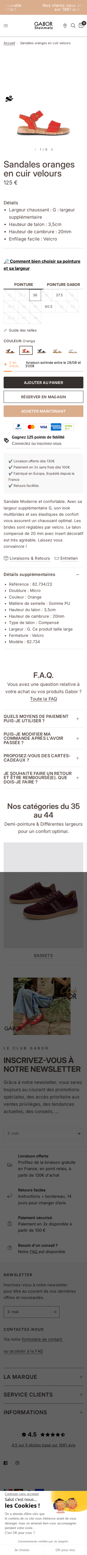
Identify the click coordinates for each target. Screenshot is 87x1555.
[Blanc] (73, 350)
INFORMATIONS (25, 1412)
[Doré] (57, 350)
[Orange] (26, 350)
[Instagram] (20, 1463)
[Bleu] (41, 350)
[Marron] (10, 350)
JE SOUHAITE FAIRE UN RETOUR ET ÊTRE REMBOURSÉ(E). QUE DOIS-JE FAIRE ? (38, 777)
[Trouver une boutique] (65, 26)
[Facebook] (9, 1463)
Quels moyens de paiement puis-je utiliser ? (36, 718)
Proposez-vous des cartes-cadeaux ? (37, 758)
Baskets (43, 955)
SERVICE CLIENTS (28, 1394)
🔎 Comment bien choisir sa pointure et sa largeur (42, 265)
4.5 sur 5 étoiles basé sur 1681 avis (43, 1445)
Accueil (9, 43)
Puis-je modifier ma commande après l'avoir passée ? (33, 738)
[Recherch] (73, 26)
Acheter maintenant (43, 411)
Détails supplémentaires (29, 574)
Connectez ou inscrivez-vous (36, 443)
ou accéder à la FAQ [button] (23, 1351)
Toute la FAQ (43, 699)
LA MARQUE (20, 1377)
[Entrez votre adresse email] (78, 1133)
